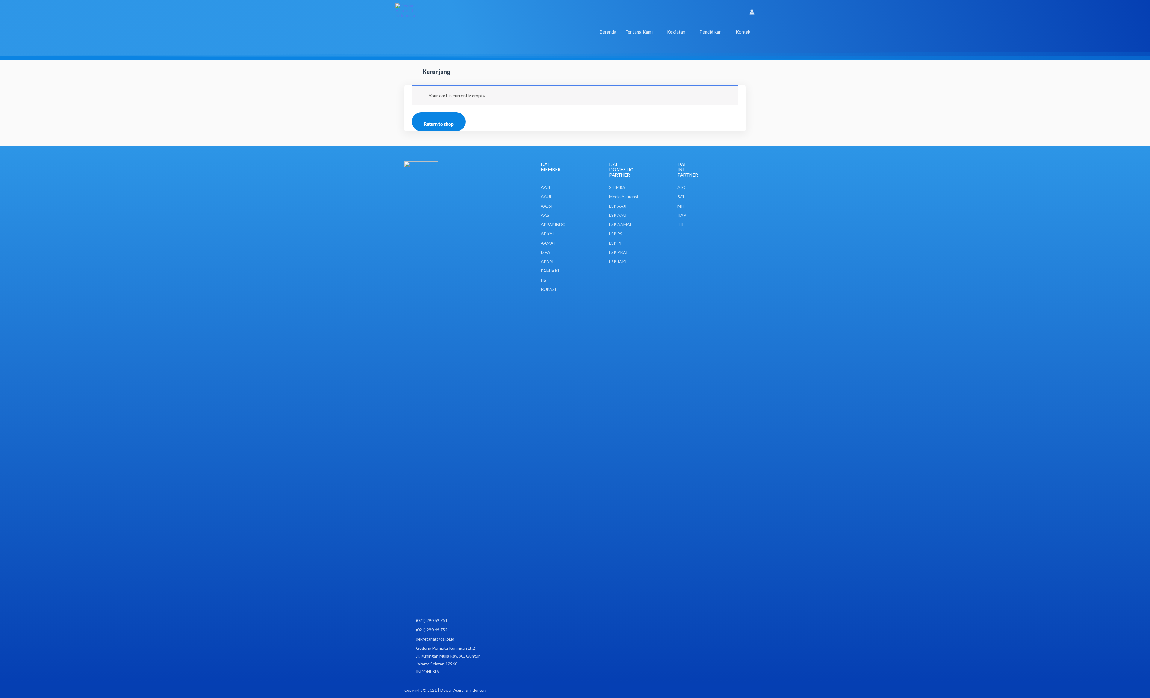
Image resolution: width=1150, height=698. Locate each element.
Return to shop (439, 124)
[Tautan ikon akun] (752, 12)
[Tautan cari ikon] (741, 12)
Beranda (608, 31)
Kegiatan (676, 31)
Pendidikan (710, 31)
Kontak (743, 31)
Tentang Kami (639, 31)
